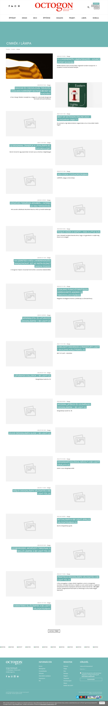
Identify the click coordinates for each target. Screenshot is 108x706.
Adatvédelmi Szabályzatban (47, 704)
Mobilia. (96, 18)
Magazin (59, 18)
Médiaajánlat (95, 5)
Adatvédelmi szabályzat (45, 676)
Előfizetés (96, 3)
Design (24, 18)
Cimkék (13, 49)
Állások (97, 8)
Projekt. (72, 18)
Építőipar (46, 18)
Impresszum (42, 678)
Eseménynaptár (67, 680)
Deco (35, 18)
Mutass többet (54, 631)
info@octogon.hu (10, 672)
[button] (88, 7)
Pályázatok (66, 678)
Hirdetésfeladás (43, 671)
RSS (40, 680)
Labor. (84, 18)
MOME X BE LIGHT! (68, 685)
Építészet (12, 18)
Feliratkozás (91, 679)
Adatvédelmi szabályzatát (88, 676)
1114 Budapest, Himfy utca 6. (13, 670)
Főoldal (8, 49)
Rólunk (40, 666)
